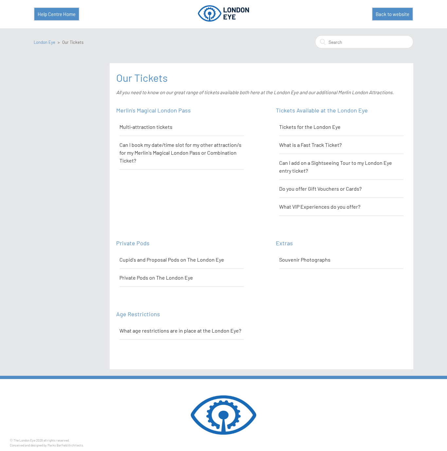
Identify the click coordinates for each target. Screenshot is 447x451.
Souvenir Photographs (305, 259)
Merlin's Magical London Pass (153, 110)
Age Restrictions (138, 314)
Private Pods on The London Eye (156, 277)
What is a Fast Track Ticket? (310, 145)
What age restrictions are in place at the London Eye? (180, 330)
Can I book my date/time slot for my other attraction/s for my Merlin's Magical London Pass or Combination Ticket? (180, 153)
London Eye (44, 42)
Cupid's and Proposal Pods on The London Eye (171, 259)
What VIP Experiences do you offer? (319, 206)
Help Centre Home (57, 14)
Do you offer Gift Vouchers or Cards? (320, 188)
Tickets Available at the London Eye (322, 110)
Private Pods (133, 243)
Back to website (392, 14)
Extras (284, 243)
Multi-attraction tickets (145, 127)
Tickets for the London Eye (310, 127)
